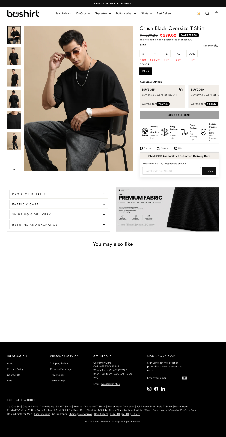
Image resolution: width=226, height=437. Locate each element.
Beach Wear (160, 410)
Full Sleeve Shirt (145, 406)
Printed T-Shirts (16, 410)
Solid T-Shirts (64, 406)
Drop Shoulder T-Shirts (93, 410)
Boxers (78, 406)
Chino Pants (47, 406)
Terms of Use (58, 380)
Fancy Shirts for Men (121, 410)
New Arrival (85, 413)
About (10, 363)
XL (178, 53)
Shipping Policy (59, 363)
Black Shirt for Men (66, 410)
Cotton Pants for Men (40, 410)
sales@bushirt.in (110, 383)
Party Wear (181, 406)
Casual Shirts (30, 406)
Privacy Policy (15, 369)
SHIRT (125, 413)
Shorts (72, 413)
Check (209, 171)
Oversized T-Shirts (95, 406)
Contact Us (13, 374)
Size (177, 45)
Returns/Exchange (61, 369)
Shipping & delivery (31, 214)
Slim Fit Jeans (42, 413)
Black (145, 71)
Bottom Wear (124, 13)
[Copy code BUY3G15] (181, 89)
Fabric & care (25, 204)
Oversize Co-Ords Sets (182, 410)
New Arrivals (63, 13)
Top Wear (101, 13)
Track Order (57, 374)
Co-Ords (81, 13)
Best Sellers (164, 13)
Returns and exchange (35, 224)
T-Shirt (135, 413)
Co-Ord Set (14, 406)
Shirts (145, 13)
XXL (192, 53)
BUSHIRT (115, 413)
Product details (29, 194)
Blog (9, 380)
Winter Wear (143, 410)
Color (145, 64)
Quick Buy (32, 323)
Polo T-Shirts (164, 406)
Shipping (160, 39)
